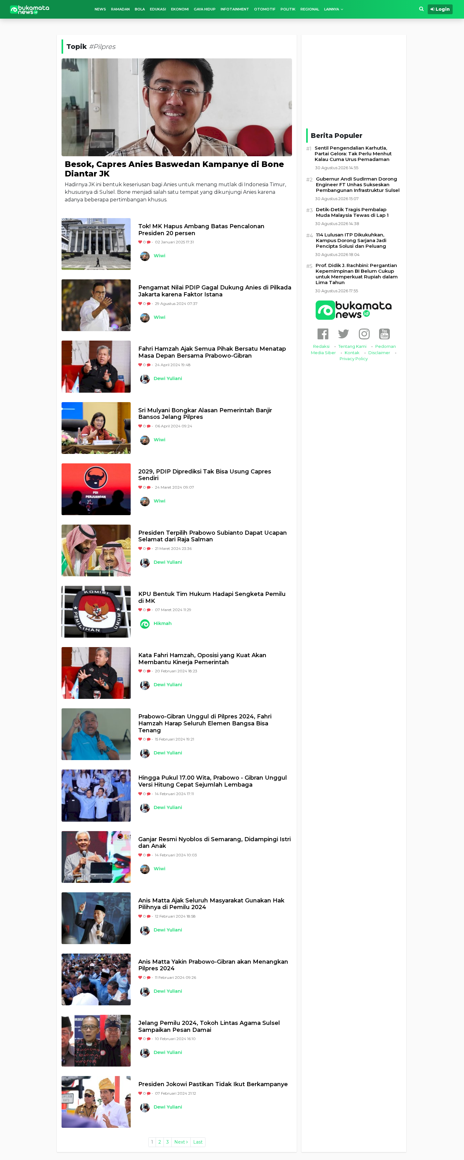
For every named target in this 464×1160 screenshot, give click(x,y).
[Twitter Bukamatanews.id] (344, 334)
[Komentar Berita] (149, 242)
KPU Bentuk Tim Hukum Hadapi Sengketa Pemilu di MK (212, 597)
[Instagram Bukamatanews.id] (364, 334)
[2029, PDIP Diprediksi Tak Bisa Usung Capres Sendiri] (96, 489)
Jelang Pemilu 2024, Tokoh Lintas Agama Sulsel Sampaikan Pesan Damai (209, 1026)
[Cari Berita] (421, 9)
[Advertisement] (353, 80)
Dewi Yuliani (168, 378)
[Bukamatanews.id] (30, 9)
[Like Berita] (140, 242)
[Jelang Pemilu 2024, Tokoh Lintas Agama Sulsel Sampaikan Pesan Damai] (96, 1041)
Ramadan (120, 9)
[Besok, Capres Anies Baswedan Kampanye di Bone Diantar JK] (177, 107)
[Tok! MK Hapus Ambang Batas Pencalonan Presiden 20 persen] (96, 244)
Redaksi (321, 346)
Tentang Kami (352, 346)
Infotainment (235, 9)
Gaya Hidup (205, 9)
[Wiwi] (144, 256)
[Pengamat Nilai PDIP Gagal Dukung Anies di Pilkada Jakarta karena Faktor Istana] (96, 305)
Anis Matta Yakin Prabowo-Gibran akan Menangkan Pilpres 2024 (213, 965)
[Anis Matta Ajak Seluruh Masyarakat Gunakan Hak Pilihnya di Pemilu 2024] (96, 918)
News (100, 9)
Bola (140, 9)
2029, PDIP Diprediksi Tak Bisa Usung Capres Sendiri (204, 475)
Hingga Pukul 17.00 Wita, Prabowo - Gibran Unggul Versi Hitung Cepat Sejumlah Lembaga (212, 781)
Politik (288, 9)
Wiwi (159, 256)
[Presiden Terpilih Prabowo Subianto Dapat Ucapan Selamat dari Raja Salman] (96, 550)
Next (180, 1142)
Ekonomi (180, 9)
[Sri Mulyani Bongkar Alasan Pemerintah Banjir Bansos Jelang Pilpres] (96, 428)
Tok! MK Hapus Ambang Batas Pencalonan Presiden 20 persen (201, 230)
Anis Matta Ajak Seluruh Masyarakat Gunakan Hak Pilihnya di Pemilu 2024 (211, 904)
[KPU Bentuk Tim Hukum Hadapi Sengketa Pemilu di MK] (96, 612)
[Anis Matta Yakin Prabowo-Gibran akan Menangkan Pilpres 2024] (96, 979)
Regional (309, 9)
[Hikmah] (144, 624)
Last (198, 1142)
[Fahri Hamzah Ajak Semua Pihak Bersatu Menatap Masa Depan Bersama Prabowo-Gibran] (96, 366)
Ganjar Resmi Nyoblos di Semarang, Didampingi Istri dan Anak (214, 843)
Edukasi (158, 9)
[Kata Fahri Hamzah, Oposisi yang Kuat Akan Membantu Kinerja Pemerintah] (96, 673)
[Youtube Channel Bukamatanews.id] (384, 334)
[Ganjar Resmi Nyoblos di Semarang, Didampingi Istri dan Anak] (96, 857)
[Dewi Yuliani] (144, 379)
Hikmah (163, 623)
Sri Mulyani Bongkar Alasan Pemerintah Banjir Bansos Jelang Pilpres (205, 414)
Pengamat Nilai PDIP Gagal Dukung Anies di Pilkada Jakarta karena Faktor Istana (214, 291)
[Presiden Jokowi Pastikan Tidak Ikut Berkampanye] (96, 1102)
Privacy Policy (354, 358)
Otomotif (265, 9)
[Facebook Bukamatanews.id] (322, 334)
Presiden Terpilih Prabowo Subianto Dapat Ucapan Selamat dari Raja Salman (212, 536)
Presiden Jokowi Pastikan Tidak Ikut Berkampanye (213, 1084)
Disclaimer (379, 352)
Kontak (352, 352)
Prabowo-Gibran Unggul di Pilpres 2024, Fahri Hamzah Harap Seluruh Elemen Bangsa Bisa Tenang (204, 723)
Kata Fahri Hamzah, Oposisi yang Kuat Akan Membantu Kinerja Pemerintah (202, 659)
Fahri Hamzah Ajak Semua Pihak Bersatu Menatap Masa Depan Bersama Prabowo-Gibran (212, 352)
